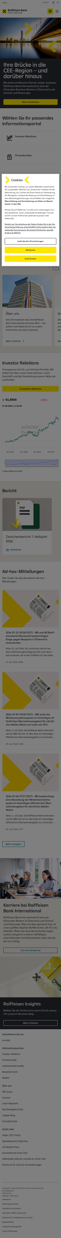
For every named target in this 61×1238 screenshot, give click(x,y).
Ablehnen (30, 250)
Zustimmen (30, 258)
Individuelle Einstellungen (30, 241)
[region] (31, 220)
